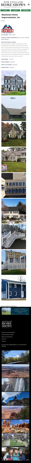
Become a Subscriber (7, 336)
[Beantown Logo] (7, 28)
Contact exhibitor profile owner (9, 306)
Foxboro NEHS (12, 34)
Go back (3, 20)
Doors (19, 37)
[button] (29, 4)
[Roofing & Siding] (13, 276)
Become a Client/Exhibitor (8, 332)
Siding (2, 39)
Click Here (12, 62)
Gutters (23, 37)
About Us (4, 339)
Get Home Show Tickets (8, 334)
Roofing (27, 37)
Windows (7, 39)
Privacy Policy (22, 344)
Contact (4, 341)
